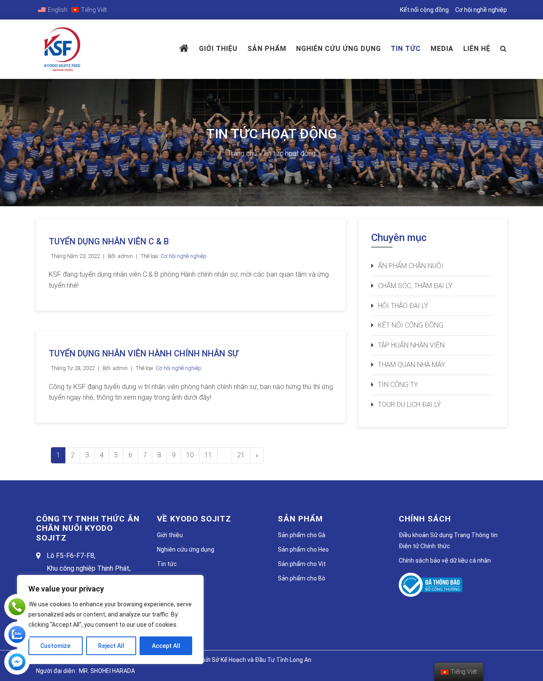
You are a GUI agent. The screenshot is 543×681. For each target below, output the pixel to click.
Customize (55, 645)
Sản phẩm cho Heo (303, 549)
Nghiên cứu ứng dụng (185, 549)
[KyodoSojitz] (17, 662)
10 (190, 455)
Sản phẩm (266, 49)
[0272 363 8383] (17, 606)
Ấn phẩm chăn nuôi (410, 266)
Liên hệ (476, 49)
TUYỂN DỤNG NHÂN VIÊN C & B (109, 241)
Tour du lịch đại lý (409, 405)
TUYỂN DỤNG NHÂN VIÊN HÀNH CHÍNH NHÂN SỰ (143, 353)
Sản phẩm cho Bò (301, 578)
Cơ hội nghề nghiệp (481, 9)
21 (241, 455)
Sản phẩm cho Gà (301, 535)
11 (208, 455)
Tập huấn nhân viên (411, 345)
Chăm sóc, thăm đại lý (415, 286)
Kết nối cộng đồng (424, 9)
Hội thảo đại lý (403, 306)
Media (442, 49)
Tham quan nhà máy (411, 365)
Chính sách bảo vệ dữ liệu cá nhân (445, 560)
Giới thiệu (218, 49)
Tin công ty (398, 385)
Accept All (166, 645)
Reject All (111, 645)
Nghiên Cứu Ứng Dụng (338, 49)
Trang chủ (242, 153)
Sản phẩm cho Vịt (302, 563)
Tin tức (406, 49)
